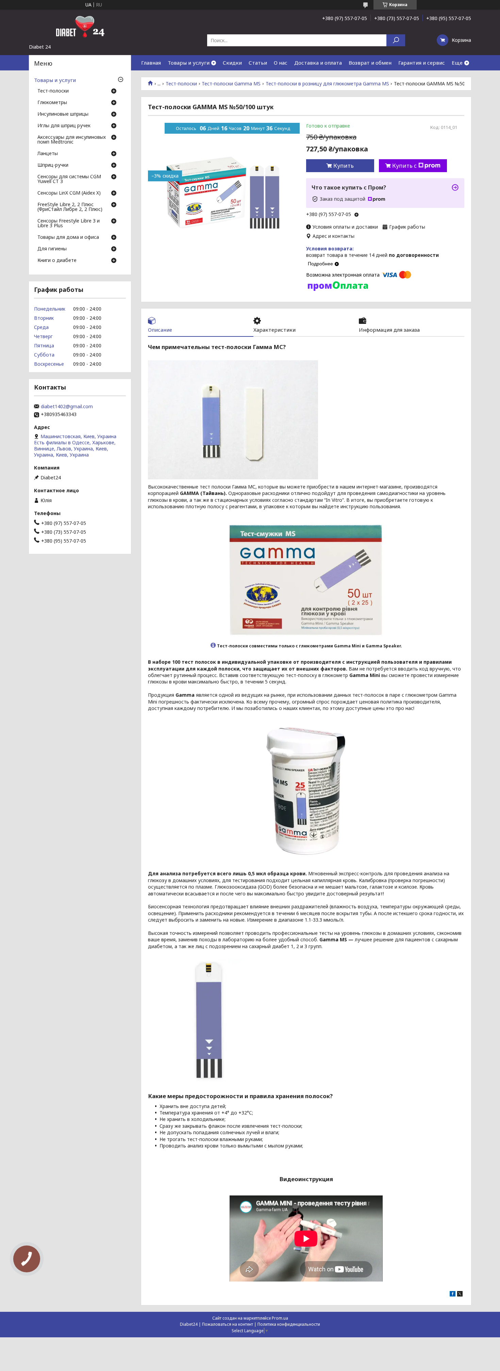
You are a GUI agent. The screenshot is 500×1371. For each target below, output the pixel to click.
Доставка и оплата (318, 62)
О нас (280, 62)
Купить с (404, 165)
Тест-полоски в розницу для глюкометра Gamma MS (327, 84)
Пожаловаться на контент (227, 1324)
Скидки (232, 62)
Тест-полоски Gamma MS (231, 84)
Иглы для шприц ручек (63, 126)
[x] (460, 1294)
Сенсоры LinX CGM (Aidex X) (69, 193)
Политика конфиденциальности (288, 1324)
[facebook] (452, 1294)
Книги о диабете (57, 260)
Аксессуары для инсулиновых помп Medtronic (71, 140)
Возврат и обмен (370, 62)
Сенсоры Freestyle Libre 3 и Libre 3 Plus (68, 223)
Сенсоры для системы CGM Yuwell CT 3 (69, 179)
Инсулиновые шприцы (62, 114)
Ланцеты (47, 153)
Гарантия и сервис (421, 62)
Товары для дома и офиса (68, 237)
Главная (151, 62)
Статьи (258, 62)
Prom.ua (280, 1318)
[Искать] (395, 40)
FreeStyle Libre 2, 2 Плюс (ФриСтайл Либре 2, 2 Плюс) (69, 207)
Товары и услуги (189, 62)
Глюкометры (52, 102)
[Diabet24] (80, 26)
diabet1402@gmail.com (67, 406)
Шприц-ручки (52, 165)
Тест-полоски (181, 84)
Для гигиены (52, 249)
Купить (343, 165)
